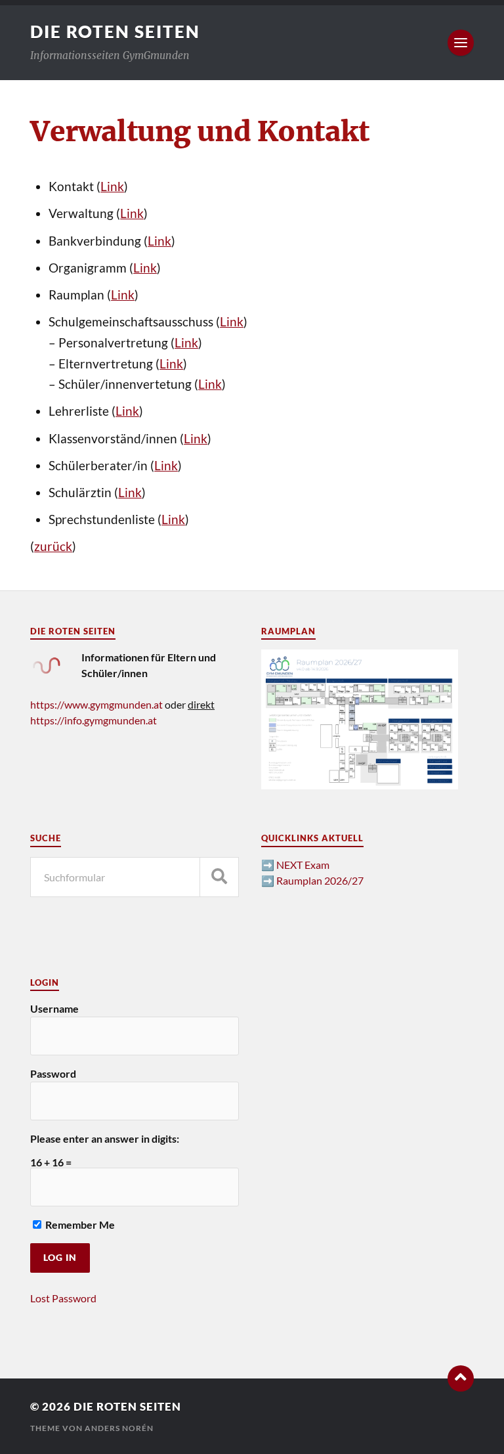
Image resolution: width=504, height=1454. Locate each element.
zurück (53, 546)
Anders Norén (119, 1428)
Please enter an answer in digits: (104, 1138)
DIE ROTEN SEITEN (115, 31)
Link (112, 186)
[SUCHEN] (219, 877)
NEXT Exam (302, 864)
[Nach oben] (461, 1378)
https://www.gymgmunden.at (96, 704)
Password (53, 1073)
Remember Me (79, 1224)
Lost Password (63, 1298)
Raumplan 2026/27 (320, 880)
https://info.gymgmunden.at (93, 720)
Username (54, 1008)
